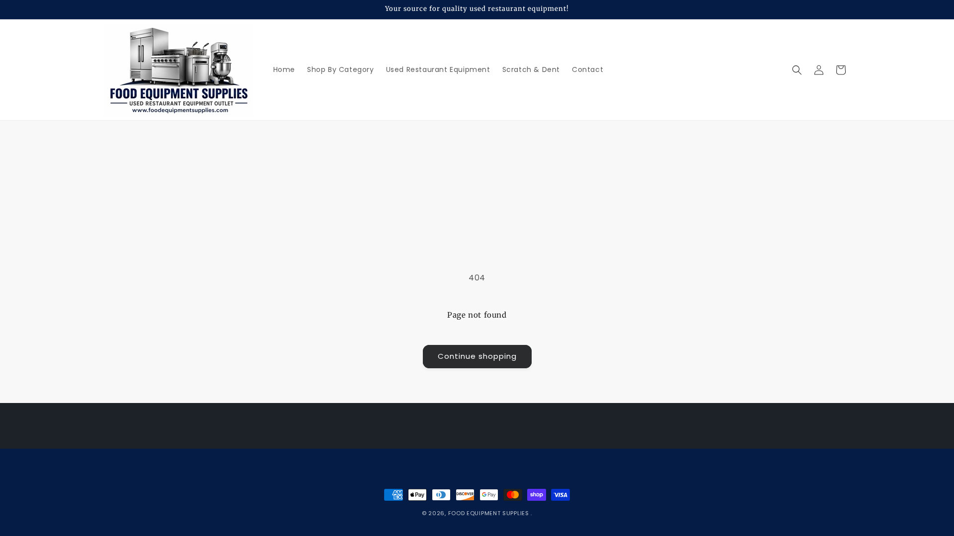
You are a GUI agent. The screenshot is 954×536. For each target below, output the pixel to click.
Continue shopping (477, 356)
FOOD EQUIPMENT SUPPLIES (489, 513)
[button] (797, 70)
